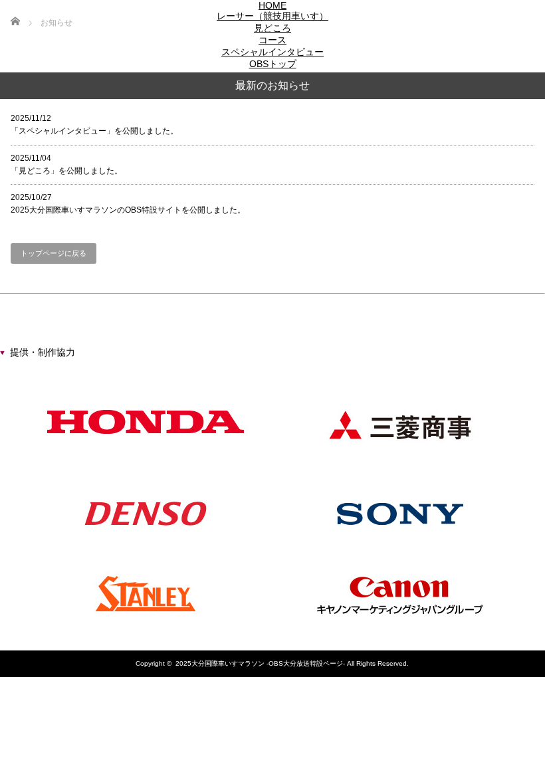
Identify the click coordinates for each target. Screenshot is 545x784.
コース (272, 40)
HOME (272, 5)
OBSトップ (272, 63)
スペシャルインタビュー (272, 52)
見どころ (272, 28)
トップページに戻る (53, 253)
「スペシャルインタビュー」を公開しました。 (94, 125)
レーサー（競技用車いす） (272, 16)
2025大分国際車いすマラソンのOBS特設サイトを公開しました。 (128, 204)
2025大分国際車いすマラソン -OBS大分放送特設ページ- (260, 663)
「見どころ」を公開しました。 (66, 164)
